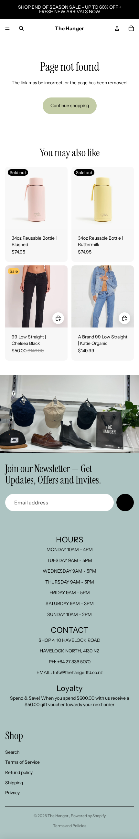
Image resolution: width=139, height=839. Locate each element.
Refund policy (19, 772)
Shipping (14, 783)
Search (12, 752)
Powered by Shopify (88, 815)
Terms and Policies (69, 825)
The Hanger (58, 815)
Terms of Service (22, 762)
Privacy (12, 793)
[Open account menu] (117, 28)
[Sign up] (125, 502)
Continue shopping (69, 105)
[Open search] (21, 28)
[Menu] (7, 28)
